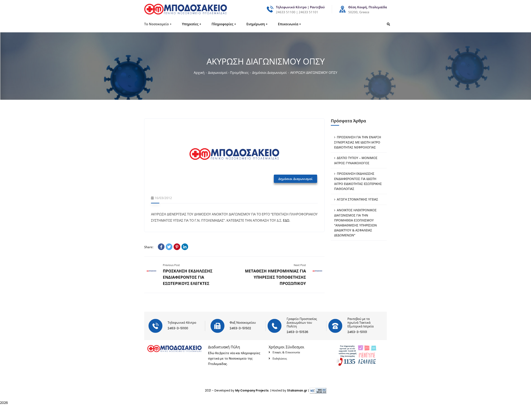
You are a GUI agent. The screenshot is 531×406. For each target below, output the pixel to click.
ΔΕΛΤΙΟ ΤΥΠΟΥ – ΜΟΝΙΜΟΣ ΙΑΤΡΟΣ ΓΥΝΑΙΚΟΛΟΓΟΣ (356, 160)
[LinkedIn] (184, 246)
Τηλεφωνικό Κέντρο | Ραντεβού (300, 7)
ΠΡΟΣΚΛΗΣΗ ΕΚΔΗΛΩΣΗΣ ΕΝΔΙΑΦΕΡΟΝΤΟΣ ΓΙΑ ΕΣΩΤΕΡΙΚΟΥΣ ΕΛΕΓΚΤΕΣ (187, 277)
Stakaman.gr (297, 390)
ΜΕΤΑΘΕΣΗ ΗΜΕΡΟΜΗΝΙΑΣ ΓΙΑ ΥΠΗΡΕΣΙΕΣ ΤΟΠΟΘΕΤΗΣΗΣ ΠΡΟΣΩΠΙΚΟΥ (275, 277)
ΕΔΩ (286, 220)
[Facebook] (161, 246)
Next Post (300, 265)
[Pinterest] (177, 246)
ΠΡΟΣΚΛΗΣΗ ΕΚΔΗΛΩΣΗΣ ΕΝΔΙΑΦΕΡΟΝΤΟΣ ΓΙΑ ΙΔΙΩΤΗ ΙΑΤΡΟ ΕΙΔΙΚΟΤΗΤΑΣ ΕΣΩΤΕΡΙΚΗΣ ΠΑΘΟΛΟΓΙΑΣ (358, 181)
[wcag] (318, 390)
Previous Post (171, 265)
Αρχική (199, 72)
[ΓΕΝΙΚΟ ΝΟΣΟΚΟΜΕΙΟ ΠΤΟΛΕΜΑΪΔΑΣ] (185, 9)
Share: (148, 247)
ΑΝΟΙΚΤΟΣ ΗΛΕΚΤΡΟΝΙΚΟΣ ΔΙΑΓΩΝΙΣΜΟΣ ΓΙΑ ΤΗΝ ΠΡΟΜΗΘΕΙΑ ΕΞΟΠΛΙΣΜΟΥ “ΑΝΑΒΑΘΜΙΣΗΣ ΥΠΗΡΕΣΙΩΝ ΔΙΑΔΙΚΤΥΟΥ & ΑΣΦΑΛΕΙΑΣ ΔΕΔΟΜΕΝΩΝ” (355, 222)
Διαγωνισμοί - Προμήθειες (228, 72)
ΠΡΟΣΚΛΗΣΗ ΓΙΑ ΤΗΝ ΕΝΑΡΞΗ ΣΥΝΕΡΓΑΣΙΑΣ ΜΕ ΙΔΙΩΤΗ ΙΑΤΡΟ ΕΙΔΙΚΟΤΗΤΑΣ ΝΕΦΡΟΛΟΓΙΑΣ (357, 142)
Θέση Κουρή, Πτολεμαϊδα (367, 7)
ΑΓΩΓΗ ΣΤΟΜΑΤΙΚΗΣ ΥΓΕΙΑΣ (357, 199)
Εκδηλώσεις (280, 358)
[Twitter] (169, 246)
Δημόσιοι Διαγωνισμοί (269, 72)
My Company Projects (252, 390)
